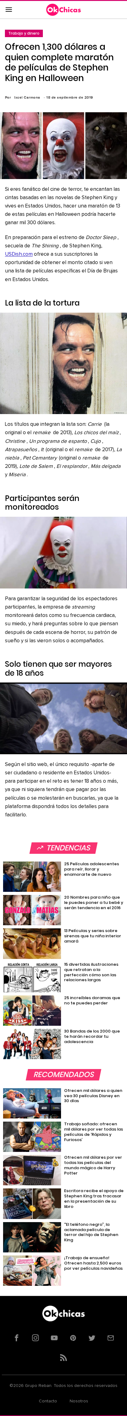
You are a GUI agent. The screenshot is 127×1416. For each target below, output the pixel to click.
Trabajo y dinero (23, 33)
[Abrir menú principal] (8, 9)
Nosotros (79, 1401)
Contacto (48, 1401)
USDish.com (19, 254)
